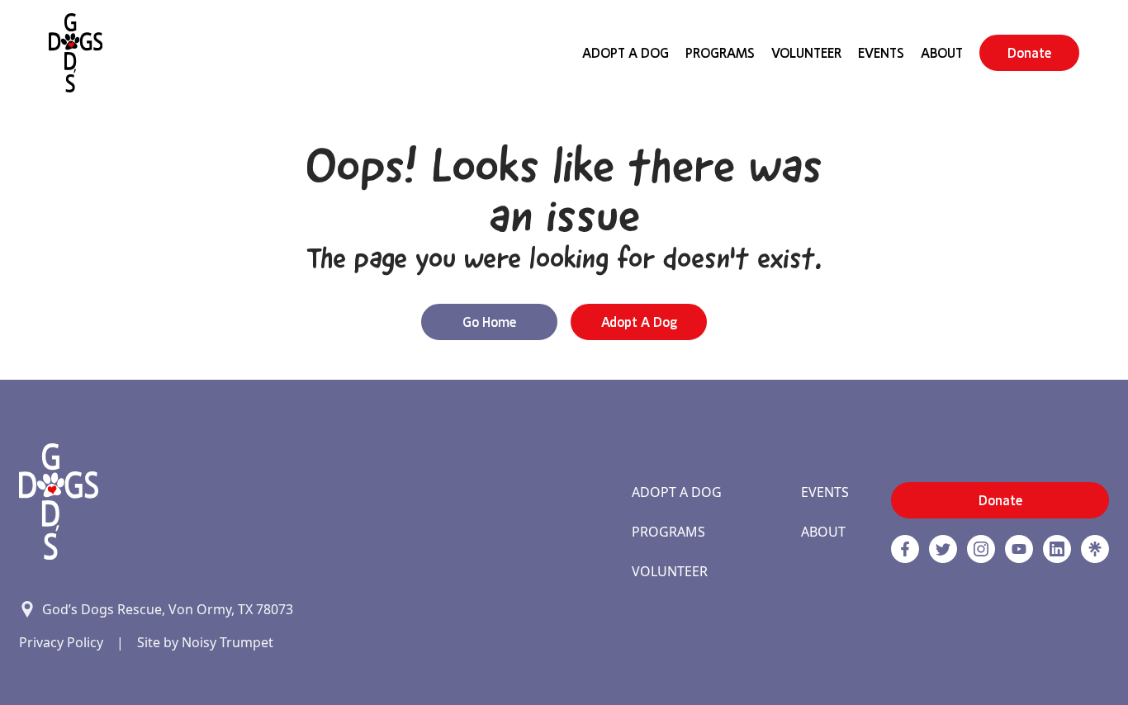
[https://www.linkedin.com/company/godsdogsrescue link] (1057, 549)
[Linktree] (1095, 549)
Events (881, 52)
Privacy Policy (61, 642)
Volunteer (806, 52)
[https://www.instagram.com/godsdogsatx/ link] (981, 549)
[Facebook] (905, 549)
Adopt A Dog (625, 52)
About (942, 52)
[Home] (75, 52)
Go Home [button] (489, 322)
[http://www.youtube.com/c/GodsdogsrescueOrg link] (1019, 549)
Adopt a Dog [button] (639, 322)
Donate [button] (1029, 52)
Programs (720, 52)
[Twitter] (943, 549)
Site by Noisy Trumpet (205, 642)
